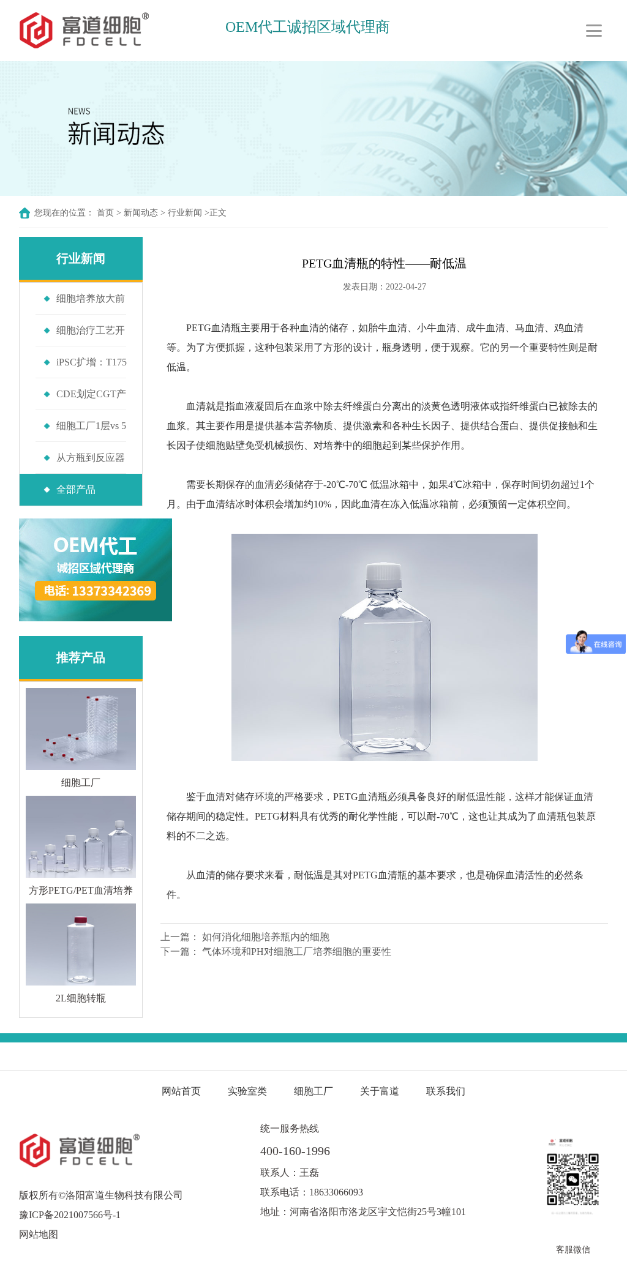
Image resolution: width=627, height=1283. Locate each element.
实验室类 (247, 1091)
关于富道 (379, 1091)
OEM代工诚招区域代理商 (307, 27)
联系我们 (445, 1091)
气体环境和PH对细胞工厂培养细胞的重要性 (296, 951)
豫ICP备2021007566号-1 (70, 1215)
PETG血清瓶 (213, 328)
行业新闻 (185, 212)
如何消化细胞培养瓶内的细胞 (265, 937)
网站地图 (38, 1234)
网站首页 (181, 1091)
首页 (105, 212)
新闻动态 (141, 212)
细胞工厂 (313, 1091)
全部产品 (76, 489)
